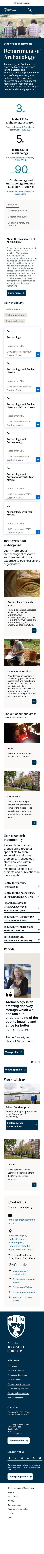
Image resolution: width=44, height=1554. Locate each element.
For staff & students (16, 1370)
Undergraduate (13, 309)
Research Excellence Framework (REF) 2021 (21, 128)
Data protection (14, 1505)
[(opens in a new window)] (10, 1458)
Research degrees (14, 321)
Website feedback (15, 1398)
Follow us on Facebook (24, 1292)
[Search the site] (30, 10)
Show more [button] (14, 293)
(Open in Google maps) (20, 1249)
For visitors (12, 1366)
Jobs (10, 1517)
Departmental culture (18, 217)
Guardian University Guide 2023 (24, 192)
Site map (11, 1492)
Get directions (17, 1440)
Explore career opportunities (15, 1125)
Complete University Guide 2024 (24, 158)
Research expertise (17, 210)
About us (12, 204)
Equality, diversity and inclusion (18, 224)
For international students (18, 1393)
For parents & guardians (18, 1388)
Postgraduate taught (16, 315)
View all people (13, 1069)
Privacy (11, 1501)
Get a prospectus (18, 1476)
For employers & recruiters (19, 1384)
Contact (11, 1513)
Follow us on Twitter (22, 1287)
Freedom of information (18, 1509)
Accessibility (13, 1496)
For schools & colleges (17, 1375)
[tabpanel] (22, 1004)
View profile (12, 1052)
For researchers (14, 1379)
